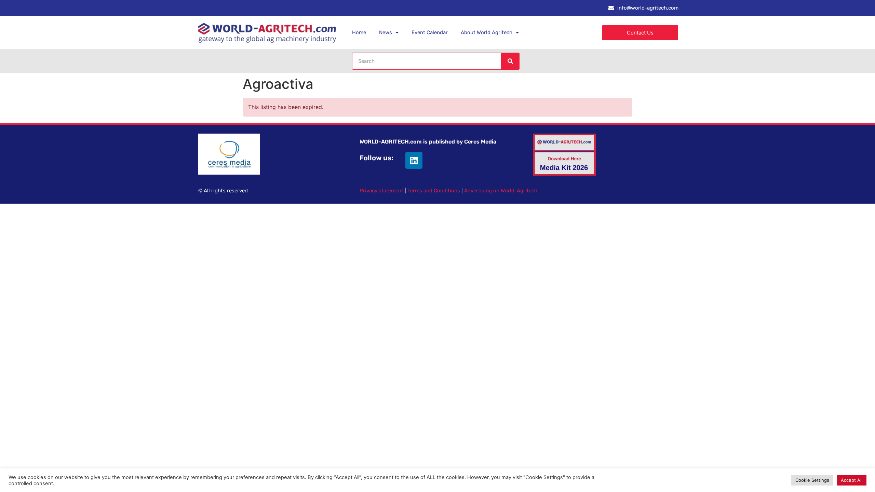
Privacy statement (381, 191)
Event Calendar (430, 32)
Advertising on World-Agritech (500, 191)
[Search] (510, 61)
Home (359, 32)
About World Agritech (486, 32)
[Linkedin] (413, 160)
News (385, 32)
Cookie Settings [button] (812, 480)
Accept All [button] (851, 480)
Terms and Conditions (433, 191)
